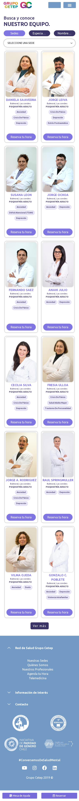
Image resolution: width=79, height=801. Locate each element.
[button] (70, 5)
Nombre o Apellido (66, 33)
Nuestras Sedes (37, 660)
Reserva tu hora (21, 137)
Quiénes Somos (37, 665)
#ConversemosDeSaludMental (39, 760)
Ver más (39, 625)
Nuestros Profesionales (37, 669)
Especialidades (41, 33)
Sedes (14, 33)
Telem (33, 678)
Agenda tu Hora (37, 673)
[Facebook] (44, 767)
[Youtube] (24, 767)
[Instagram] (34, 767)
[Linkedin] (54, 767)
